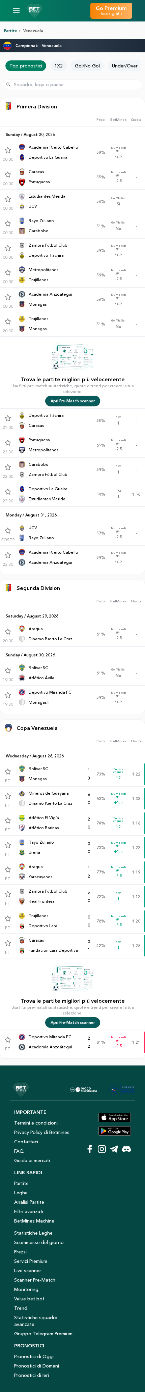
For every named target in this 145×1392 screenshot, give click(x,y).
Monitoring (26, 1289)
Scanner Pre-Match (34, 1280)
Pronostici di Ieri (31, 1375)
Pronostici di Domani (36, 1366)
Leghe (21, 1193)
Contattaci (26, 1142)
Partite (10, 30)
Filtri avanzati (28, 1211)
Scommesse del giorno (39, 1242)
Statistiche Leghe (33, 1233)
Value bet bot (29, 1299)
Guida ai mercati (32, 1160)
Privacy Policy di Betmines (41, 1132)
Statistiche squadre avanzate (35, 1320)
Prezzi (20, 1252)
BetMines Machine (34, 1221)
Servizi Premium (30, 1261)
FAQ (19, 1151)
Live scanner (27, 1270)
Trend (20, 1308)
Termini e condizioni (36, 1123)
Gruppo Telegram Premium (43, 1334)
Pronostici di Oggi (34, 1356)
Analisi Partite (29, 1202)
